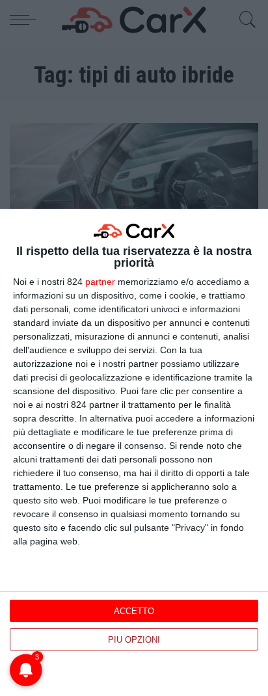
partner (100, 281)
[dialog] (134, 452)
